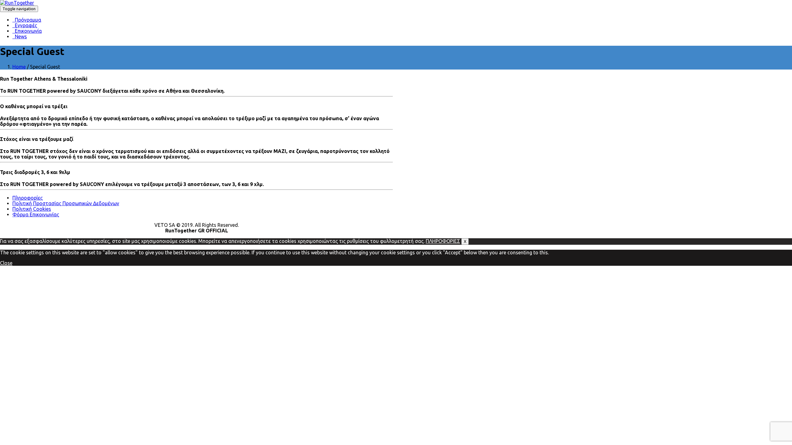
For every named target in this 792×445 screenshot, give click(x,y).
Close (6, 263)
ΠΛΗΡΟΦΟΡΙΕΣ (443, 241)
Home (19, 67)
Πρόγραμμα (26, 20)
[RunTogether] (17, 3)
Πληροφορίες (27, 198)
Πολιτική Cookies (31, 209)
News (19, 36)
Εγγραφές (24, 25)
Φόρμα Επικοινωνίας (35, 214)
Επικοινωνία (27, 31)
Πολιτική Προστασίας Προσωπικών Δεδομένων (65, 203)
